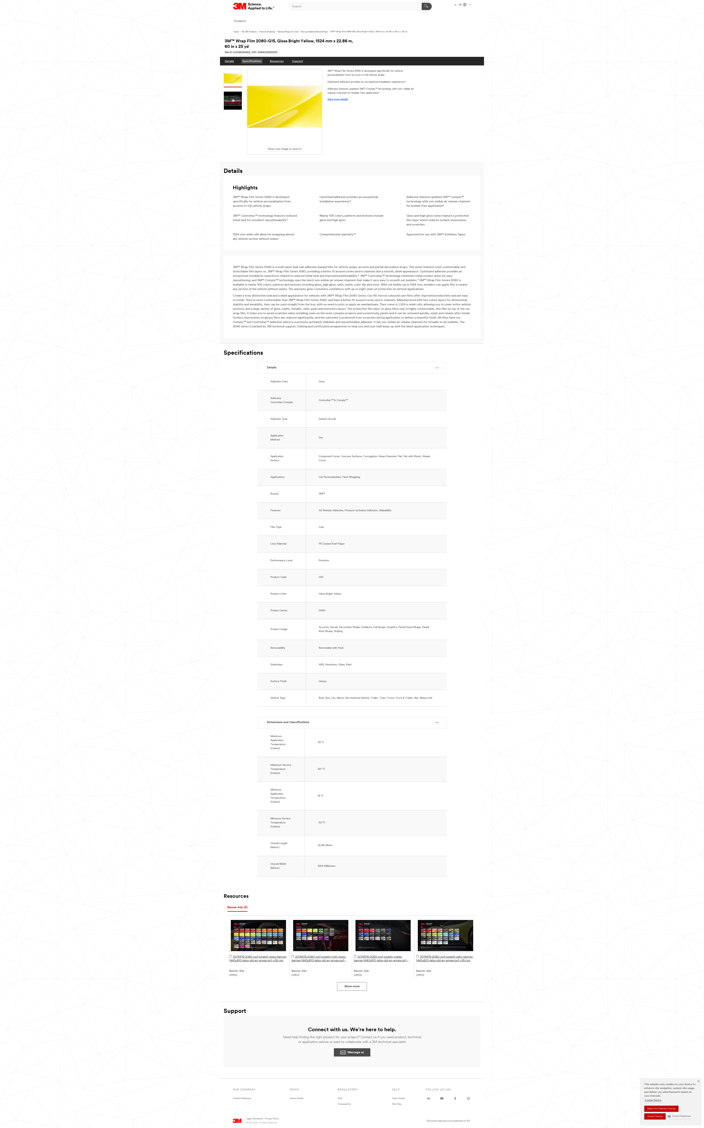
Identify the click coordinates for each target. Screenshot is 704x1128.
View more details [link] (337, 99)
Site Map (397, 1104)
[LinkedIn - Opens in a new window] (428, 1098)
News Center (297, 1098)
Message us (356, 1052)
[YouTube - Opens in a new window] (442, 1098)
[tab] (237, 907)
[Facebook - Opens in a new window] (455, 1098)
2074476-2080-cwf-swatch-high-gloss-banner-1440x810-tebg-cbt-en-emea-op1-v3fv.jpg (319, 959)
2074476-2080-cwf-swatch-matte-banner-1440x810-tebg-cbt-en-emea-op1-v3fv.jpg (381, 959)
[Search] (427, 6)
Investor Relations (242, 1098)
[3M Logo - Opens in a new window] (254, 6)
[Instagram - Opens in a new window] (468, 1098)
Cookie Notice (653, 1100)
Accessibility (344, 1104)
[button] (679, 1116)
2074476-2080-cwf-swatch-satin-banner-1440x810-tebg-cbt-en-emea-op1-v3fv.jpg (444, 959)
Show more (352, 986)
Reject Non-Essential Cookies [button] (661, 1109)
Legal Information (254, 1119)
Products (240, 21)
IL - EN (458, 5)
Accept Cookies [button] (655, 1116)
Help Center (398, 1098)
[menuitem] (229, 61)
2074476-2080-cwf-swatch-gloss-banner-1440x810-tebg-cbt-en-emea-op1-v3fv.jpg (258, 959)
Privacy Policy (272, 1119)
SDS (340, 1098)
